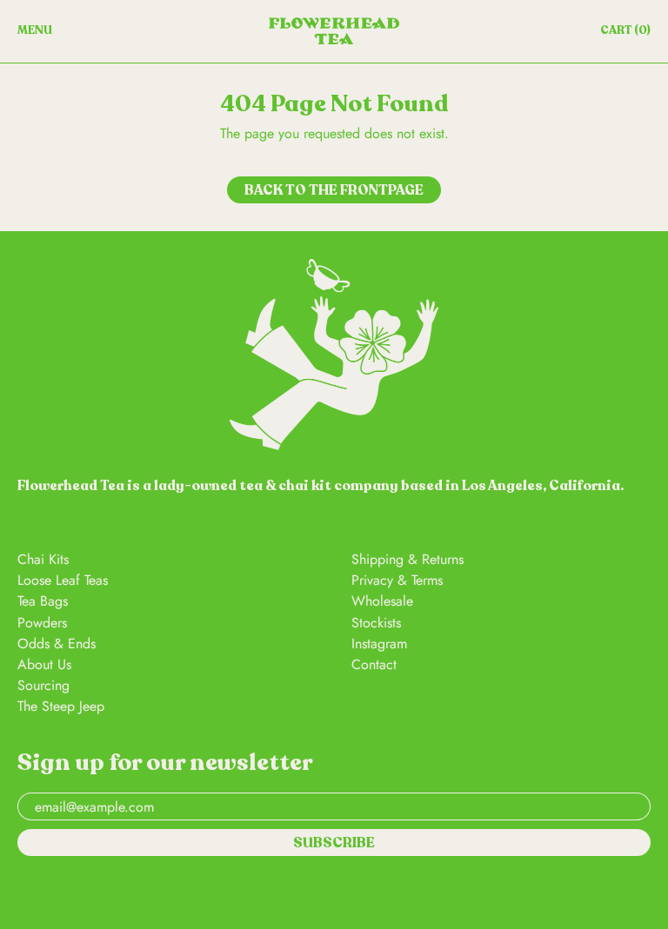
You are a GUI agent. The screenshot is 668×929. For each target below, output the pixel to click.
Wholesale (382, 601)
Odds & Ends (56, 644)
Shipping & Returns (407, 559)
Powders (42, 623)
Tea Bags (42, 601)
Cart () (625, 33)
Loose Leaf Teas (62, 580)
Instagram (379, 644)
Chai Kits (43, 559)
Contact (374, 664)
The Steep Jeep (60, 706)
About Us (44, 664)
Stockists (376, 623)
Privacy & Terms (397, 580)
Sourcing (43, 685)
